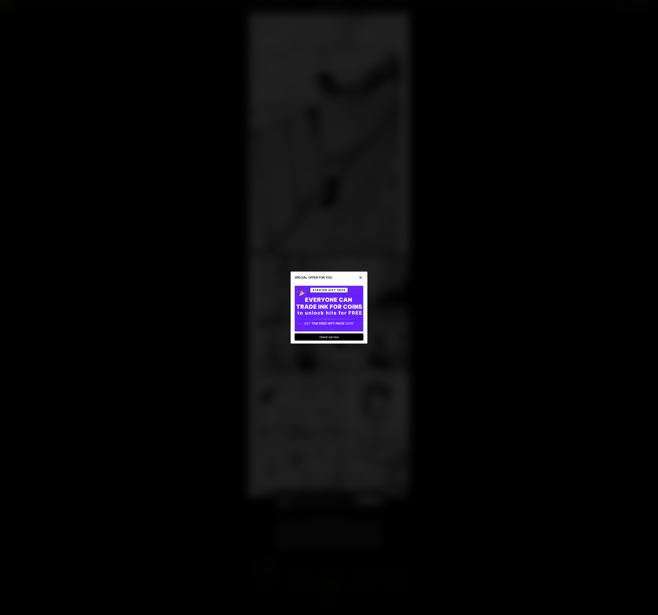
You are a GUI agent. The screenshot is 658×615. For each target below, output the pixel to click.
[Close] (360, 277)
